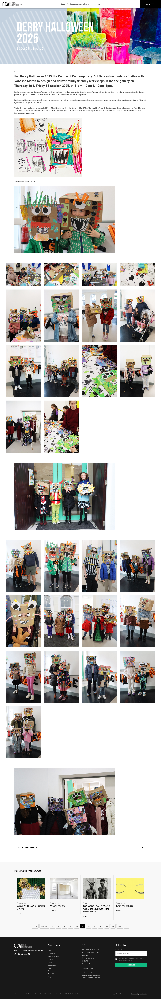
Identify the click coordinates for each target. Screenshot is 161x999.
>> (126, 926)
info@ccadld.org (87, 972)
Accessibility (52, 974)
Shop (49, 977)
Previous (44, 926)
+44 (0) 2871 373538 (88, 968)
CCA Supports (52, 965)
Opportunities (52, 971)
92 (101, 926)
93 (107, 926)
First (35, 926)
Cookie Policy (143, 994)
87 (71, 926)
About (50, 950)
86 (64, 926)
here (132, 110)
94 (113, 926)
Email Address (119, 950)
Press (50, 962)
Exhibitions (51, 953)
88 (77, 926)
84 (52, 926)
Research (51, 959)
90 (89, 926)
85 (58, 926)
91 (95, 926)
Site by (75, 994)
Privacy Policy (135, 994)
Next (119, 926)
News (49, 968)
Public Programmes (54, 956)
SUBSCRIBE (131, 965)
